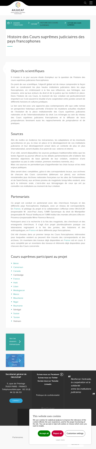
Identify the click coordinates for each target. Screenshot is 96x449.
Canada (17, 271)
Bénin (16, 263)
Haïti (15, 282)
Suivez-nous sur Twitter (48, 378)
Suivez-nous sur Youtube (48, 381)
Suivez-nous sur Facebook (48, 374)
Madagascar (19, 290)
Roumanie (18, 306)
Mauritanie (18, 298)
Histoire (34, 24)
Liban (15, 286)
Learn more (60, 440)
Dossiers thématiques (18, 24)
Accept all (44, 433)
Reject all (57, 433)
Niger (15, 302)
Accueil (10, 23)
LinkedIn (47, 384)
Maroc (16, 294)
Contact (16, 401)
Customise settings (75, 433)
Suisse (16, 313)
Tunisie (16, 317)
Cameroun (18, 267)
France (17, 209)
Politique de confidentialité (48, 395)
